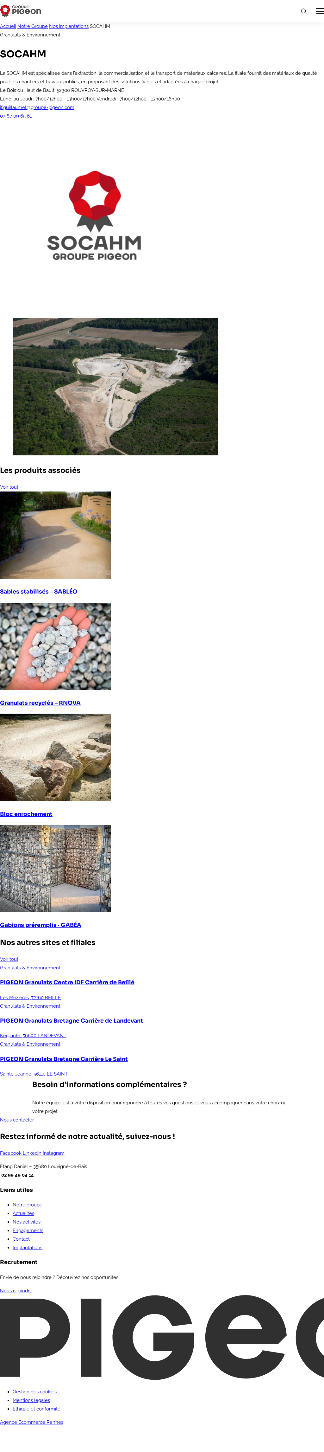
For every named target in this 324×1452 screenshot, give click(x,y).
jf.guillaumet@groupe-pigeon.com (37, 107)
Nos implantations (69, 26)
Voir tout (9, 487)
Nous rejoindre (16, 1291)
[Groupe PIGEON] (20, 11)
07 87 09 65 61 (16, 116)
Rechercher (303, 11)
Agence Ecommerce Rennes (31, 1422)
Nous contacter (17, 1120)
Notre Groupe (32, 26)
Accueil (8, 26)
